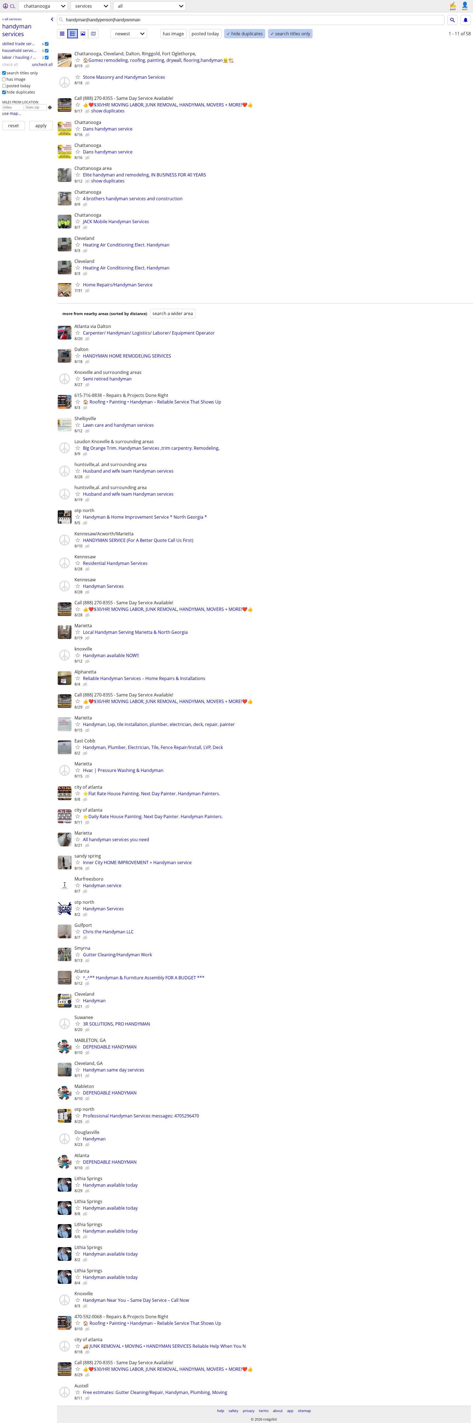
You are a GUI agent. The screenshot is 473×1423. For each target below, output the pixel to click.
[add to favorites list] (77, 60)
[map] (93, 33)
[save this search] (465, 20)
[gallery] (83, 33)
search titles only (22, 72)
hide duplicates (21, 92)
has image (16, 79)
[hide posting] (88, 66)
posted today (18, 85)
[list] (62, 33)
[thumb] (72, 33)
